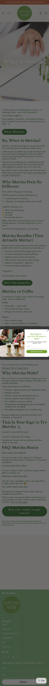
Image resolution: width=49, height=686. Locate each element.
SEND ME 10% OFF (37, 351)
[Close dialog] (47, 330)
